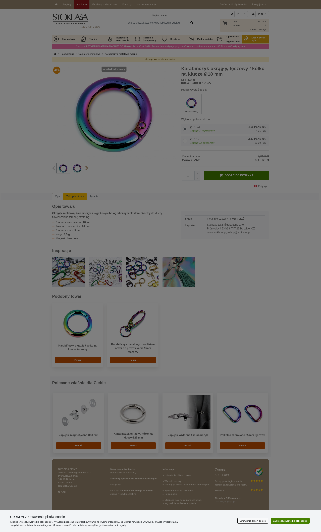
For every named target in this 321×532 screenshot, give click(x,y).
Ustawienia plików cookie (253, 520)
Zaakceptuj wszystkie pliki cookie (290, 520)
